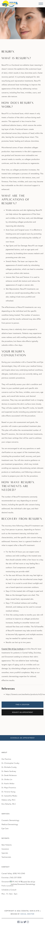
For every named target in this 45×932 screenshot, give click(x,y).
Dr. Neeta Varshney (9, 771)
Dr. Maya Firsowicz (9, 787)
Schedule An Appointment (22, 738)
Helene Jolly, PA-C (8, 800)
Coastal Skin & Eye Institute (13, 649)
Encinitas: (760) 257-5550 (11, 877)
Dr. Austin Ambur (8, 783)
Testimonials (6, 857)
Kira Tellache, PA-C (9, 804)
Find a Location (22, 704)
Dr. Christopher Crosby (10, 763)
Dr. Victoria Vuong (8, 792)
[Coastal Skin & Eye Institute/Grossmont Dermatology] (22, 883)
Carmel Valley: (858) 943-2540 (13, 873)
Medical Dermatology (10, 824)
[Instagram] (28, 922)
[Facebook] (18, 922)
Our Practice (6, 759)
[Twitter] (25, 922)
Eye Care (5, 828)
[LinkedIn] (22, 922)
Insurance (5, 849)
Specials (5, 853)
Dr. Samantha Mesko (9, 796)
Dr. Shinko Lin (7, 779)
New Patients (7, 845)
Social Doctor (27, 914)
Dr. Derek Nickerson (9, 775)
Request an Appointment (22, 712)
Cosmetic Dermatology (10, 820)
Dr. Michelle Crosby (9, 767)
